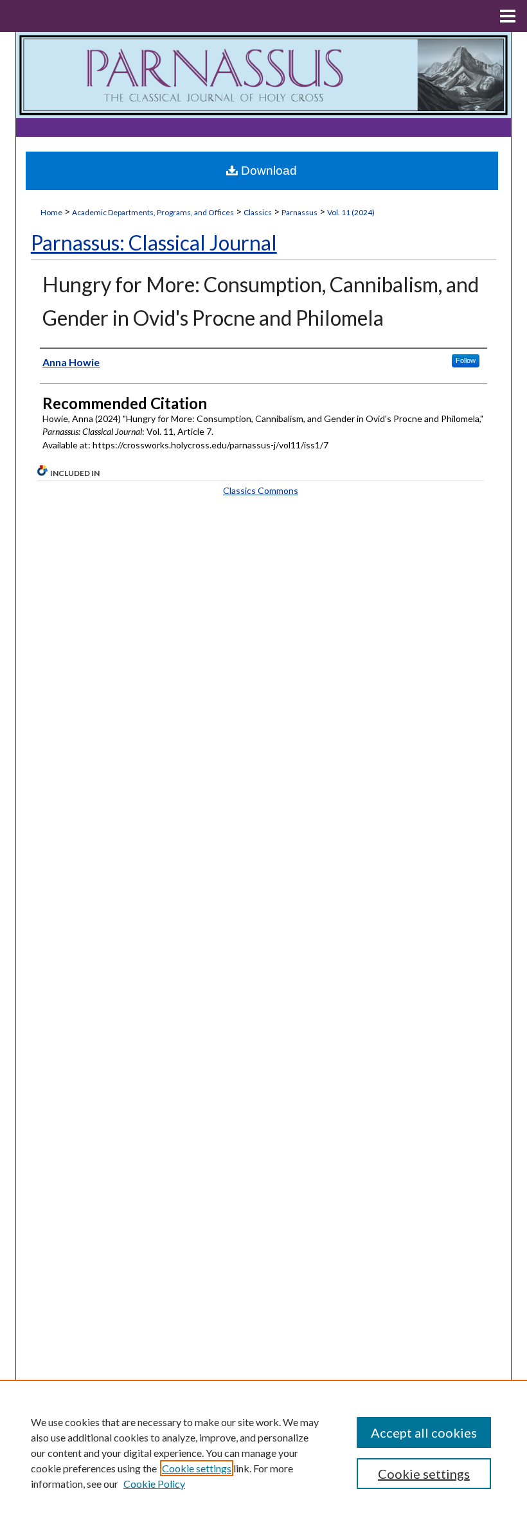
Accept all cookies (424, 1432)
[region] (263, 1452)
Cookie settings (196, 1468)
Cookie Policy (154, 1483)
